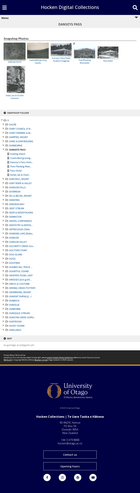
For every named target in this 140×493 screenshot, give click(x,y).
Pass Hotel (16, 170)
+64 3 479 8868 (70, 440)
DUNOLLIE (14, 304)
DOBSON (14, 237)
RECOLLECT (8, 360)
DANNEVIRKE (15, 145)
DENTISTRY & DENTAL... (21, 225)
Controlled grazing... (21, 158)
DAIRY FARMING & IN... (20, 133)
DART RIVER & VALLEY (20, 183)
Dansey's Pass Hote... (21, 162)
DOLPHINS (14, 262)
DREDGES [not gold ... (20, 279)
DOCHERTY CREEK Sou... (22, 246)
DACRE (12, 124)
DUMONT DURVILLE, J (20, 296)
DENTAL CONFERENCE (20, 221)
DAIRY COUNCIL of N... (20, 128)
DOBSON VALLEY (18, 241)
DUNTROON (15, 321)
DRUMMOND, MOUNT (20, 292)
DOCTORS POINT (18, 250)
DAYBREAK (15, 191)
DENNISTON (15, 216)
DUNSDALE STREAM (19, 313)
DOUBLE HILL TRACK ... (20, 267)
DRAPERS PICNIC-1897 (21, 275)
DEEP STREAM (16, 208)
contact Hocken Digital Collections (60, 357)
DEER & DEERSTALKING (21, 212)
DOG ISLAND (15, 254)
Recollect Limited (41, 360)
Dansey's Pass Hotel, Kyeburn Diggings (61, 59)
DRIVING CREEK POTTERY (22, 288)
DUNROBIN (14, 309)
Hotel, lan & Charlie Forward (15, 97)
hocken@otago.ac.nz (70, 443)
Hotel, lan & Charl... (20, 174)
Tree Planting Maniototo (85, 61)
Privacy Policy (9, 355)
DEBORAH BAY (16, 204)
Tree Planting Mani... (21, 166)
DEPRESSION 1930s (19, 229)
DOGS (12, 258)
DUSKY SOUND (17, 325)
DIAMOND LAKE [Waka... (21, 233)
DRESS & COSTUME (19, 283)
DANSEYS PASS (17, 149)
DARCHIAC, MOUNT (19, 179)
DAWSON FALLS (17, 187)
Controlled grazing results (37, 61)
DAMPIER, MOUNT (18, 137)
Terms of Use (20, 355)
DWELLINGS (15, 330)
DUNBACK (14, 300)
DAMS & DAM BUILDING (21, 141)
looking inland (17, 153)
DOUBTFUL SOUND (19, 271)
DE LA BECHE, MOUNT (20, 195)
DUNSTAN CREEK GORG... (22, 317)
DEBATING (14, 200)
